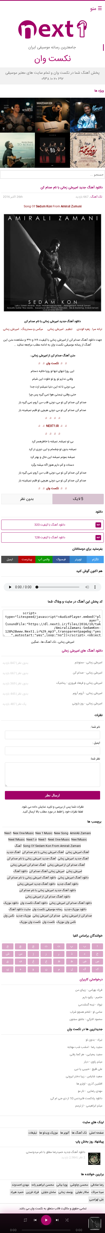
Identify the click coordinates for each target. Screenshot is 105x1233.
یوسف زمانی (65, 1192)
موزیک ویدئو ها (48, 1132)
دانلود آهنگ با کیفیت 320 (67, 524)
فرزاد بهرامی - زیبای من (88, 990)
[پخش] (46, 1220)
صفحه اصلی (96, 1132)
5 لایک (78, 499)
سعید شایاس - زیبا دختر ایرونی (84, 1076)
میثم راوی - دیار (93, 1061)
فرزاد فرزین (32, 1192)
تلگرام (95, 559)
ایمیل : (96, 742)
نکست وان (52, 363)
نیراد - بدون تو (94, 1039)
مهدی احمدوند (20, 1184)
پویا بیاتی (62, 1184)
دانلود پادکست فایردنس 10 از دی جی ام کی (76, 1098)
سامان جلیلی (48, 1192)
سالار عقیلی (82, 1192)
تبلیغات (33, 1132)
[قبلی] (35, 1220)
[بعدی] (57, 1220)
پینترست (27, 559)
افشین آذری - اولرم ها (89, 1083)
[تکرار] (25, 1220)
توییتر (78, 559)
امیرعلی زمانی (50, 321)
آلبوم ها (64, 1132)
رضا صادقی (97, 1184)
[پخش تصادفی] (67, 1220)
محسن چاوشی (79, 1184)
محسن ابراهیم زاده (43, 1184)
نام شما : (95, 727)
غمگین (35, 642)
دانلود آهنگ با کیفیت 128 (67, 537)
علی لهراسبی (96, 1199)
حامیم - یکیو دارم (92, 997)
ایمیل (10, 559)
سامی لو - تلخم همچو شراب (86, 1012)
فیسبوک (61, 559)
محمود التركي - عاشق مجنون (85, 1019)
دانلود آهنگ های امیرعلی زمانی (82, 650)
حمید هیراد (16, 1192)
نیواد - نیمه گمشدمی (90, 1004)
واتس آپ (44, 559)
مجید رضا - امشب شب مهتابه (84, 1047)
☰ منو (96, 9)
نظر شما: (95, 758)
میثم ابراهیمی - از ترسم (88, 1105)
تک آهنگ (96, 196)
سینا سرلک (97, 1192)
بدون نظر (27, 499)
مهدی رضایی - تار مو (90, 1091)
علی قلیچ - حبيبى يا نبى (88, 1069)
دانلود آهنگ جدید (70, 321)
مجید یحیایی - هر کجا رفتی (86, 1054)
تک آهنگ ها (48, 642)
